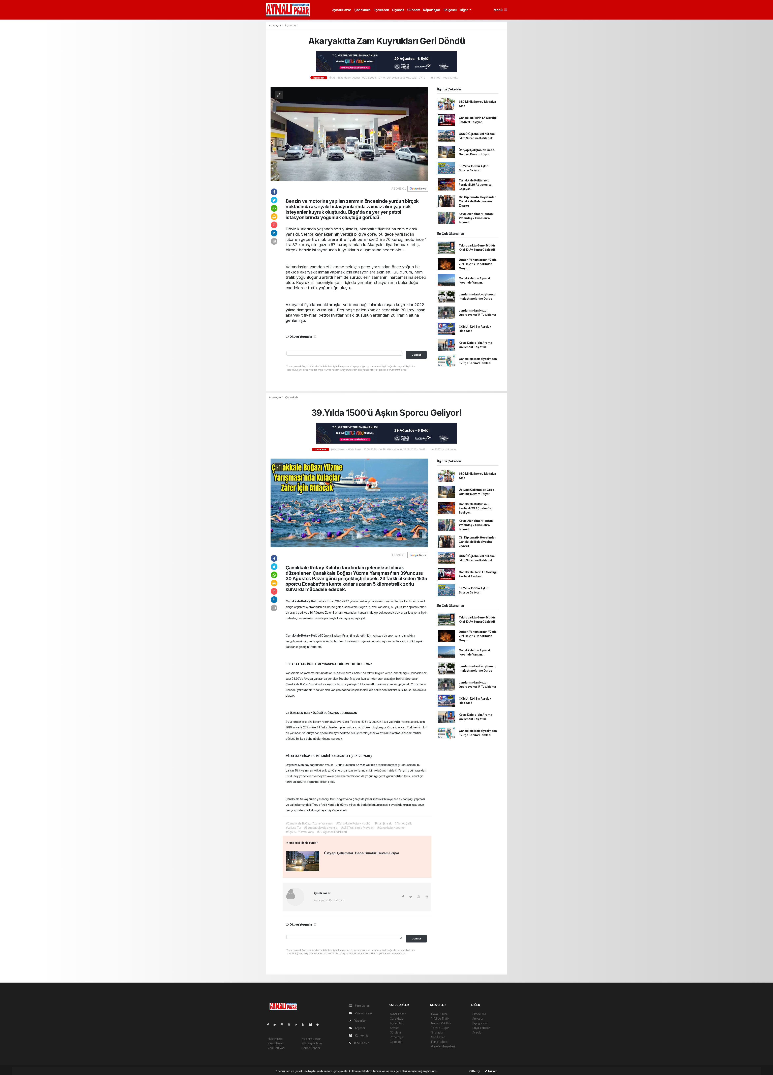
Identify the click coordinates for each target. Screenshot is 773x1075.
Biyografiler (479, 1023)
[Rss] (305, 1024)
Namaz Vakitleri (441, 1023)
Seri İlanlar (438, 1037)
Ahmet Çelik (364, 764)
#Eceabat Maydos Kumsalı (321, 827)
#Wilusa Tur (293, 827)
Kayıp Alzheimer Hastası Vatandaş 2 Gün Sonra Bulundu (476, 218)
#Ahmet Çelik (403, 823)
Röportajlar (431, 10)
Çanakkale (362, 10)
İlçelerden (381, 10)
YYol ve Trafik (440, 1018)
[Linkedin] (298, 1024)
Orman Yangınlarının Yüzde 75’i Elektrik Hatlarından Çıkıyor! (478, 264)
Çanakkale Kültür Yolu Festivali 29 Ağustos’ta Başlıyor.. (475, 185)
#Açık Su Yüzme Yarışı (300, 832)
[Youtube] (290, 1024)
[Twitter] (276, 1024)
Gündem (413, 10)
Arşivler (359, 1028)
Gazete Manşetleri (443, 1046)
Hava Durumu (440, 1014)
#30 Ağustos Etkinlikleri (332, 832)
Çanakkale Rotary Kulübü (303, 601)
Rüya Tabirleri (481, 1027)
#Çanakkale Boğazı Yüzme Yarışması (309, 823)
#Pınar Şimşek (383, 823)
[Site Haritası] (312, 1024)
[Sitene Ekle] (319, 1024)
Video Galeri (363, 1013)
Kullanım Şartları (311, 1038)
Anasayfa (275, 25)
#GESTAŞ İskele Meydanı (357, 827)
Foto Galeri (362, 1005)
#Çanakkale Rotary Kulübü (353, 823)
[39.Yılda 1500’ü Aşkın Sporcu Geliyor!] (349, 502)
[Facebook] (269, 1024)
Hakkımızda (275, 1038)
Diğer (464, 10)
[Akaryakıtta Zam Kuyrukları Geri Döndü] (349, 133)
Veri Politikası (276, 1048)
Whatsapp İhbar (312, 1043)
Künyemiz (361, 1035)
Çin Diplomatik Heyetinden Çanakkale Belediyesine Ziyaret (477, 201)
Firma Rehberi (440, 1041)
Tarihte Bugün (440, 1027)
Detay (476, 1071)
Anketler (477, 1018)
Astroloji (477, 1032)
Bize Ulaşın (361, 1043)
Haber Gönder (311, 1048)
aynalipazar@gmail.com (329, 900)
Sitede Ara (479, 1014)
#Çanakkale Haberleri (391, 827)
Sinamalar (437, 1032)
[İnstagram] (283, 1024)
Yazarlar (359, 1020)
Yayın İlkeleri (276, 1043)
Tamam (492, 1071)
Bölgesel (450, 10)
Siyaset (398, 10)
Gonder (416, 354)
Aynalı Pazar (341, 10)
